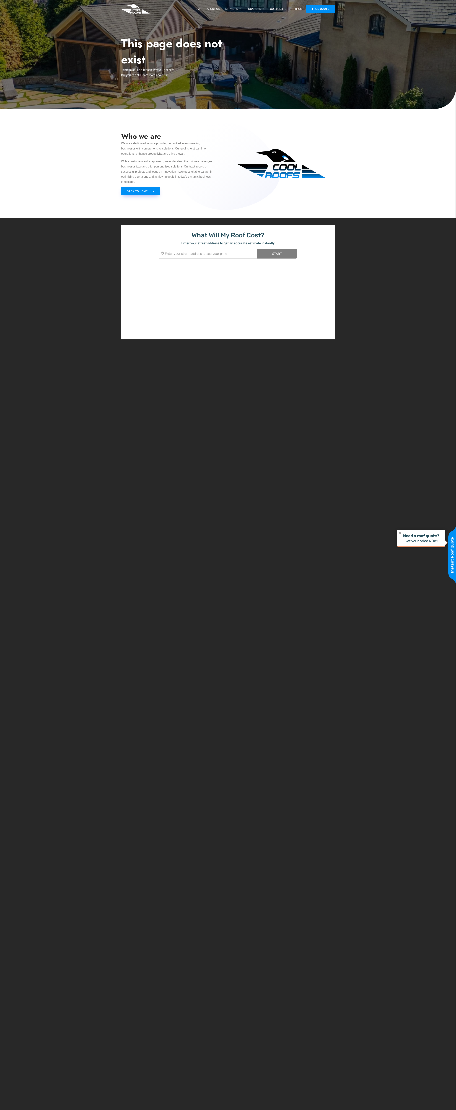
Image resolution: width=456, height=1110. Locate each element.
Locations (254, 8)
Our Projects (279, 8)
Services (231, 8)
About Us (213, 8)
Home (197, 8)
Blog (298, 8)
